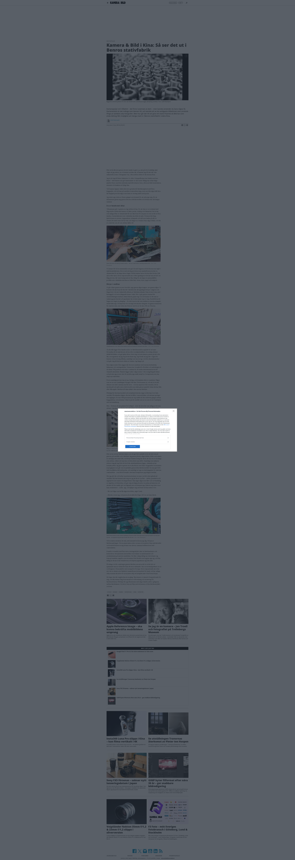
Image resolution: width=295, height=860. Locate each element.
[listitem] (147, 438)
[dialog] (147, 430)
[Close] (174, 411)
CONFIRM (133, 446)
